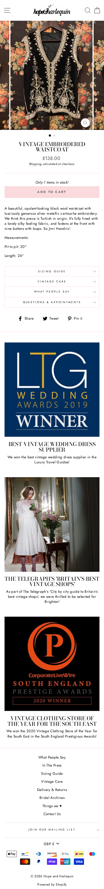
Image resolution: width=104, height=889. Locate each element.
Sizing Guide (52, 271)
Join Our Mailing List (52, 830)
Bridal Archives (52, 797)
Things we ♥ (52, 805)
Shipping (35, 164)
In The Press (51, 765)
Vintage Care (52, 281)
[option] (52, 75)
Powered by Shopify (51, 884)
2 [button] (55, 136)
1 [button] (50, 135)
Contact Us (52, 813)
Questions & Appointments (52, 302)
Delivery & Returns (52, 789)
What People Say (52, 292)
